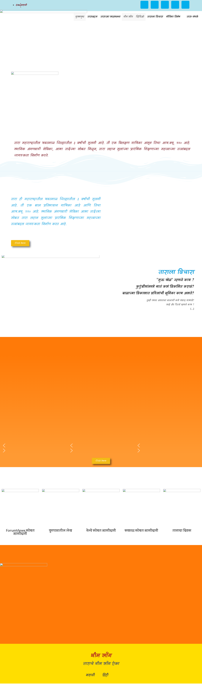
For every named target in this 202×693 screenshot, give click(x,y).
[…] (192, 309)
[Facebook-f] (165, 5)
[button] (147, 302)
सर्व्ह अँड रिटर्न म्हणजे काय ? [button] (180, 305)
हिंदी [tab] (105, 675)
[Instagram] (144, 5)
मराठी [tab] (90, 675)
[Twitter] (175, 5)
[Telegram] (185, 5)
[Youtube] (155, 5)
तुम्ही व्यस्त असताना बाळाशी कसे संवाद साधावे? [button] (170, 300)
